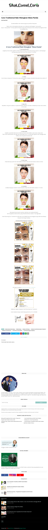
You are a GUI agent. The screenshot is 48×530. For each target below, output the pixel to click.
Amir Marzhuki (4, 20)
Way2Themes (11, 528)
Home (2, 15)
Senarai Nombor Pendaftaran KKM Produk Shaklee (34, 421)
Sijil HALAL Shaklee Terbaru (29, 422)
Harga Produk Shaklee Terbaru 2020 (8, 419)
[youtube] (20, 475)
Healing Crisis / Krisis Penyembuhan (31, 419)
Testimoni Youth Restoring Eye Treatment (38, 329)
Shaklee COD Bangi (26, 329)
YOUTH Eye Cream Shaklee (17, 330)
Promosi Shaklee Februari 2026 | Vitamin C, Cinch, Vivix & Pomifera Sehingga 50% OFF (24, 501)
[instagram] (12, 475)
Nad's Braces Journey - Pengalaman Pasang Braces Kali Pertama (19, 491)
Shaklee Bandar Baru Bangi (10, 329)
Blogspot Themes (23, 528)
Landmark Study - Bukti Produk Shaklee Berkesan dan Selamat (11, 422)
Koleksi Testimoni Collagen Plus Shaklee (15, 506)
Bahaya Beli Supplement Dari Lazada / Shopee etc (10, 418)
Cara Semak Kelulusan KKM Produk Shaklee (32, 418)
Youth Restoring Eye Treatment (9, 15)
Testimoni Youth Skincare (6, 330)
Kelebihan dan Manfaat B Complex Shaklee (15, 486)
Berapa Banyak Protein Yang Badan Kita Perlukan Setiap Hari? (19, 511)
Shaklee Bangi (18, 329)
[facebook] (4, 475)
